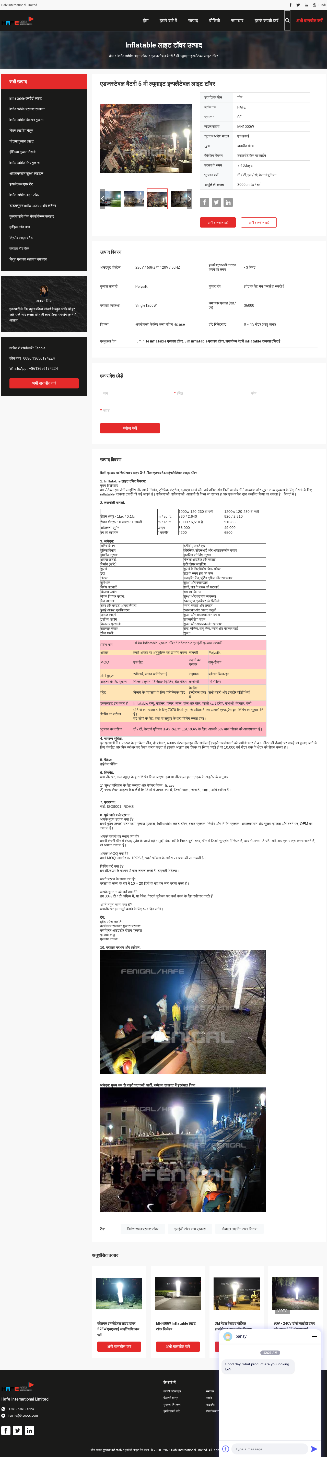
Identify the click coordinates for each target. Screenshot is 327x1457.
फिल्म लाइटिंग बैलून (21, 130)
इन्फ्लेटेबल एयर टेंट (21, 184)
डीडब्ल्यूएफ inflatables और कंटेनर (32, 206)
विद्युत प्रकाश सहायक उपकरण (28, 259)
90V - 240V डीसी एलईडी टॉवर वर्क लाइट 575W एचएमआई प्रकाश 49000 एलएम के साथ (294, 1329)
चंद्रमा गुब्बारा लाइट (21, 141)
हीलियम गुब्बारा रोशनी (22, 152)
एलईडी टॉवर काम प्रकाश (190, 1229)
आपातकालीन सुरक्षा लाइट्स (26, 173)
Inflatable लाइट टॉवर (132, 56)
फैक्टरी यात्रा (171, 1398)
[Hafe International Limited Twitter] (298, 5)
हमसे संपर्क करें (172, 1411)
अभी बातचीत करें (44, 383)
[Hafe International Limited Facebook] (290, 5)
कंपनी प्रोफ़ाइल (172, 1391)
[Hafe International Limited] (17, 20)
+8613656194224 (43, 368)
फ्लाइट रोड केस (19, 248)
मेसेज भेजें (130, 428)
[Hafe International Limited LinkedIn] (306, 5)
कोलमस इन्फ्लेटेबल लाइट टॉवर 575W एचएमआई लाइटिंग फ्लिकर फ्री (118, 1329)
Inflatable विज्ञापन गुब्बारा (26, 120)
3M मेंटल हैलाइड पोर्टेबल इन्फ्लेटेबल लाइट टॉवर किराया (233, 1326)
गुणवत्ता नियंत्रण (172, 1404)
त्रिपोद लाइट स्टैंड (21, 238)
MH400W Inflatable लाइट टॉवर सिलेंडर (176, 1326)
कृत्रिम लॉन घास (19, 227)
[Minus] (314, 1336)
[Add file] (225, 1448)
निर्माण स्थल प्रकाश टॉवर (142, 1229)
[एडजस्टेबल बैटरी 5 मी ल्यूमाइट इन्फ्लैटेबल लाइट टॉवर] (146, 138)
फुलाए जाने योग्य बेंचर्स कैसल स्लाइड (31, 216)
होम (111, 56)
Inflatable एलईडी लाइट (25, 98)
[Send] (314, 1448)
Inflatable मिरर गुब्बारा (24, 163)
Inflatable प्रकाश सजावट (27, 109)
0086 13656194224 (39, 358)
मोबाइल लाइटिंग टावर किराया (239, 1229)
